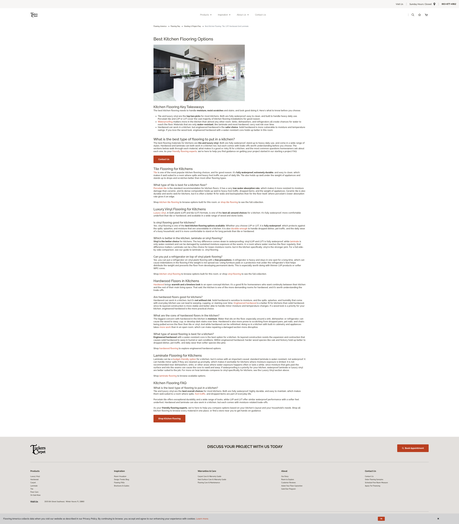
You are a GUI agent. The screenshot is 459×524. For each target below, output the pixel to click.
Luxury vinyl (159, 213)
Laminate (34, 486)
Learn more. (202, 518)
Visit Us (399, 4)
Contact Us (260, 14)
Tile (155, 172)
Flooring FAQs (119, 483)
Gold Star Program (288, 489)
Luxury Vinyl (35, 476)
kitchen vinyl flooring (170, 274)
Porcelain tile (160, 188)
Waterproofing (165, 121)
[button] (412, 14)
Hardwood (158, 284)
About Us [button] (241, 14)
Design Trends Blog (121, 479)
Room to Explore (287, 479)
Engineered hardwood (245, 303)
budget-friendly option (184, 359)
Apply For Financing (372, 486)
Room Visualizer (120, 476)
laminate (294, 241)
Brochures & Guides (121, 486)
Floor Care (34, 492)
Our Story (285, 476)
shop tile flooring (229, 202)
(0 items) (426, 14)
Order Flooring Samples (374, 479)
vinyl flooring (234, 274)
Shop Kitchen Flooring (169, 418)
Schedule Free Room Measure (376, 483)
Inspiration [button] (223, 14)
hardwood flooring (168, 348)
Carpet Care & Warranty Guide (209, 476)
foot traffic (200, 394)
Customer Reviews (288, 483)
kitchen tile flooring (169, 202)
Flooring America (160, 26)
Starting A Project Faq (192, 26)
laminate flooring (168, 376)
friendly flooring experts (184, 151)
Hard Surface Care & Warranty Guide (212, 479)
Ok (381, 519)
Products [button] (204, 14)
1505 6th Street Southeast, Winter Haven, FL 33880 (64, 502)
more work (165, 327)
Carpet (33, 483)
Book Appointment (414, 448)
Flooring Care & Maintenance (209, 483)
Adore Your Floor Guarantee (291, 486)
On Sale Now (35, 495)
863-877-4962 (449, 4)
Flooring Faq (175, 26)
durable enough (239, 228)
